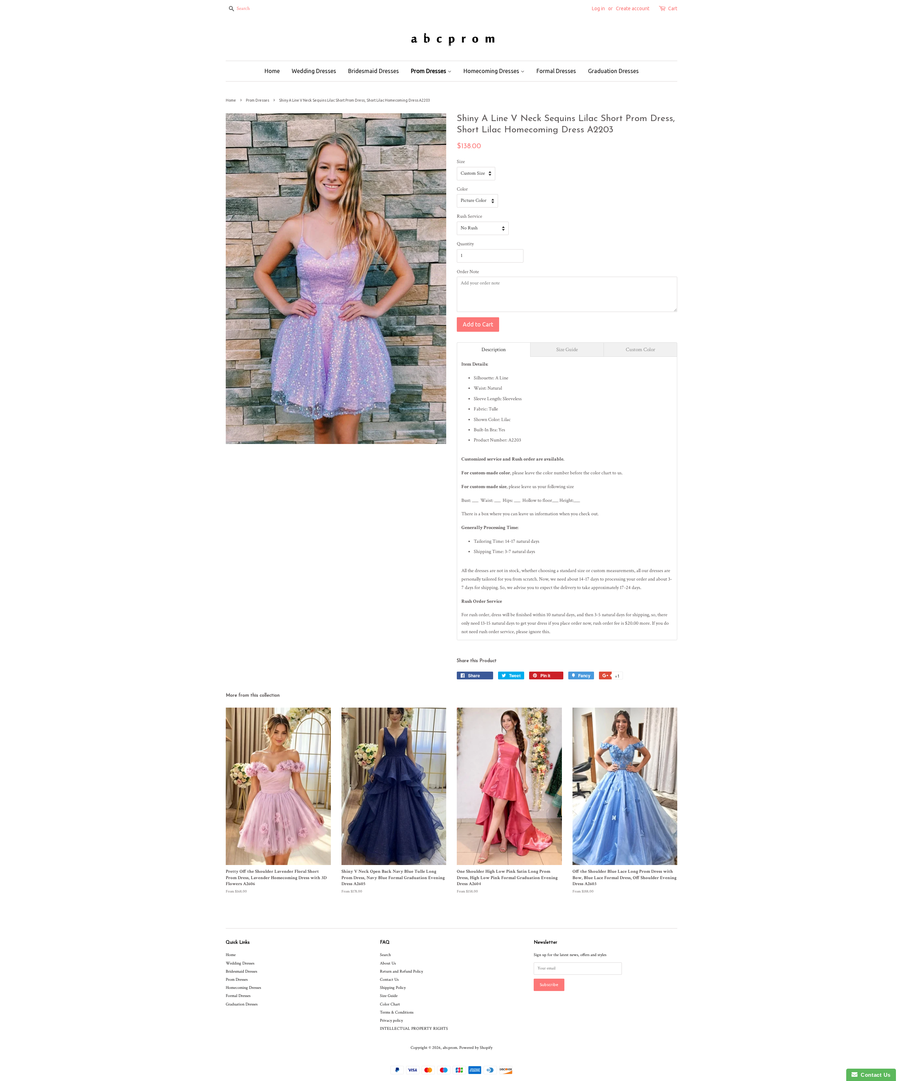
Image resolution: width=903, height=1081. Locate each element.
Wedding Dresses (314, 71)
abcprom (450, 1047)
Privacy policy (391, 1020)
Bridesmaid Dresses (373, 71)
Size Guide (389, 995)
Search (385, 954)
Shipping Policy (393, 987)
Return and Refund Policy (401, 971)
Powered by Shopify (475, 1047)
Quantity (465, 244)
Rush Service (469, 216)
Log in (598, 8)
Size (461, 161)
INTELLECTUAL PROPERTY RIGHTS (414, 1028)
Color (462, 189)
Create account (632, 8)
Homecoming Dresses (492, 71)
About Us (388, 963)
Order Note (468, 272)
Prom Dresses (429, 71)
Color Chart (390, 1004)
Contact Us (389, 979)
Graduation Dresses (613, 71)
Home (272, 71)
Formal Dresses (556, 71)
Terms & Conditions (396, 1012)
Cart (672, 8)
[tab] (494, 349)
